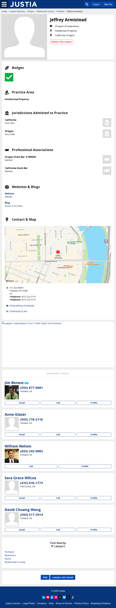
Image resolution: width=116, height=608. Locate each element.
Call (58, 402)
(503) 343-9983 (31, 451)
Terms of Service (64, 603)
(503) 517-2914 (31, 514)
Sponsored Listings (58, 373)
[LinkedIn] (43, 597)
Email (22, 402)
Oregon (30, 11)
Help (51, 603)
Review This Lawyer (61, 41)
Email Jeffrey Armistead (22, 305)
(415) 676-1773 (31, 483)
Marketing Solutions (101, 603)
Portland (60, 11)
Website (9, 193)
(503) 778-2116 (31, 419)
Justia (4, 11)
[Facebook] (52, 597)
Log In (96, 4)
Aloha (8, 558)
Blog (7, 202)
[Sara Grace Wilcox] (12, 487)
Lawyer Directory (17, 11)
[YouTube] (48, 597)
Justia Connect (12, 603)
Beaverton (10, 555)
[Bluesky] (64, 597)
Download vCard (18, 311)
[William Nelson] (12, 456)
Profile (94, 402)
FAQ (45, 577)
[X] (68, 597)
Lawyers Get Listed (62, 577)
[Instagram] (56, 597)
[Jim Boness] (12, 392)
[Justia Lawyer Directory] (23, 4)
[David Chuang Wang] (12, 519)
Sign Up (108, 4)
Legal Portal (28, 603)
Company (42, 603)
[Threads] (60, 597)
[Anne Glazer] (12, 424)
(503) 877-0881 (31, 387)
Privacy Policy (81, 603)
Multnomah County (45, 11)
